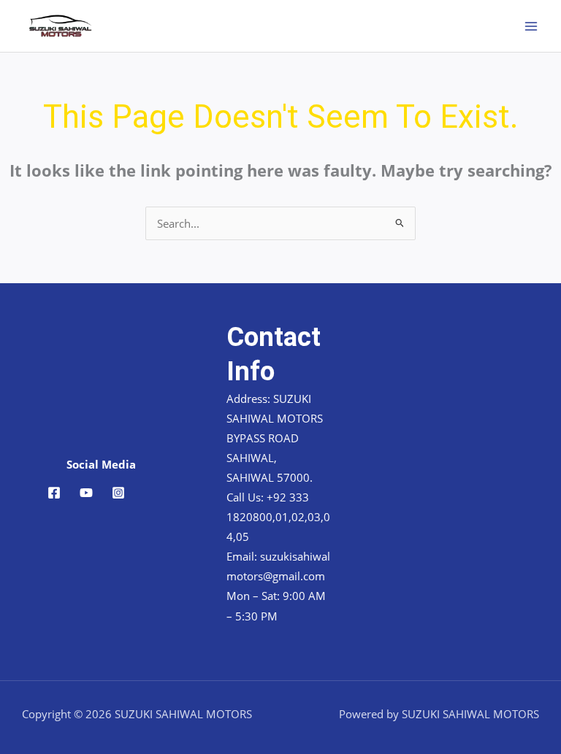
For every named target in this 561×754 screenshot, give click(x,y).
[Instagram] (118, 492)
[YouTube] (86, 492)
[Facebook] (54, 492)
